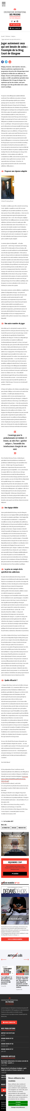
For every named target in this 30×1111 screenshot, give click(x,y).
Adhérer (15, 874)
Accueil (2, 36)
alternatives (6, 828)
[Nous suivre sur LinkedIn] (6, 1095)
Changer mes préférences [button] (18, 1107)
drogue (14, 828)
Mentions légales (4, 1102)
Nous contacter (15, 28)
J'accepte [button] (18, 1102)
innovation (22, 828)
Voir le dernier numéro (15, 939)
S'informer (7, 36)
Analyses (13, 36)
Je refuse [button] (18, 1104)
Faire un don (15, 24)
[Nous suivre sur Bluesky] (2, 1095)
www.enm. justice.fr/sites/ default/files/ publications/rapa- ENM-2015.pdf (14, 779)
